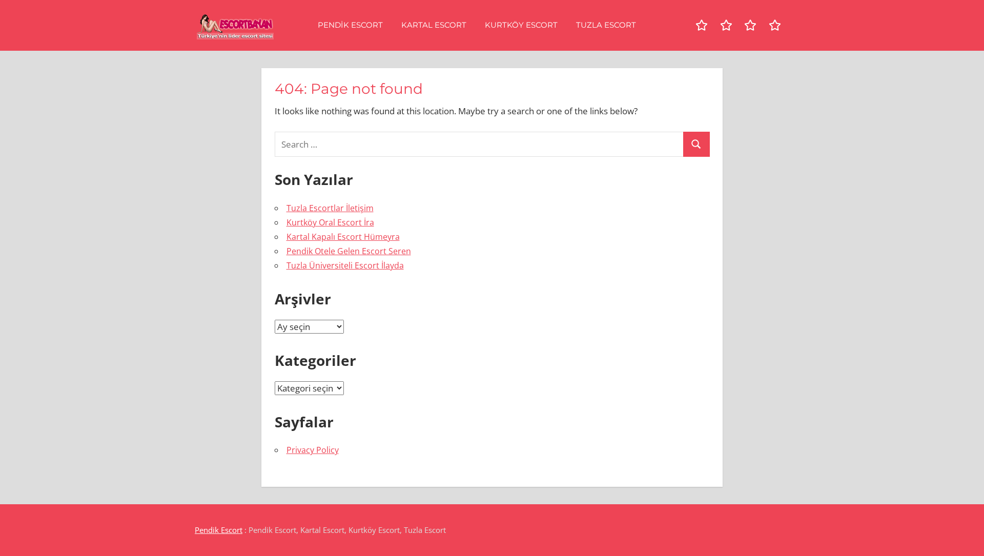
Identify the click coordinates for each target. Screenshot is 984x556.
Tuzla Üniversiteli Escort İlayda (345, 265)
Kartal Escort (433, 25)
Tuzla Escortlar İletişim (330, 208)
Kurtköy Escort (521, 25)
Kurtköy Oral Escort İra (330, 222)
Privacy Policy (312, 450)
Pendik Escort (350, 25)
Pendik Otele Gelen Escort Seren (348, 251)
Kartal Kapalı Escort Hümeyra (343, 236)
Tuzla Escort (606, 25)
